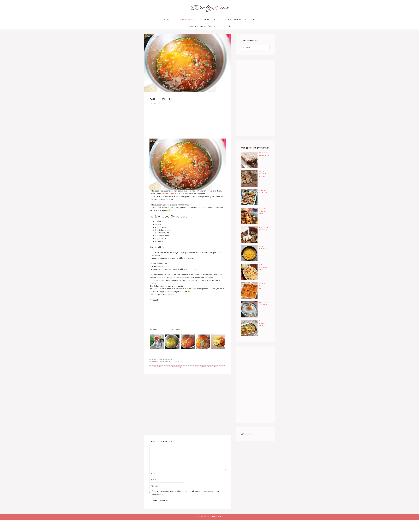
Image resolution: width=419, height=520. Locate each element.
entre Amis (155, 361)
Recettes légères (210, 20)
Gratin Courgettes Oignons (262, 323)
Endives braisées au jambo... (263, 267)
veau (181, 361)
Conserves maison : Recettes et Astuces (240, 20)
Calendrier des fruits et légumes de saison (204, 26)
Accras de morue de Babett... (262, 211)
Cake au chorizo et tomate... (262, 173)
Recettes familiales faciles (185, 20)
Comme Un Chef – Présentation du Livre (208, 367)
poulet (162, 361)
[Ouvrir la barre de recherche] (230, 26)
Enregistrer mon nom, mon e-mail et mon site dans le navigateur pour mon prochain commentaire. (185, 492)
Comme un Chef (170, 193)
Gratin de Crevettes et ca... (263, 286)
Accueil (167, 20)
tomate (176, 361)
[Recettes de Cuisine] (248, 434)
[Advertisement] (187, 119)
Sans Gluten (169, 361)
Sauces (172, 359)
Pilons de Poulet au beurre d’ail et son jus (167, 367)
